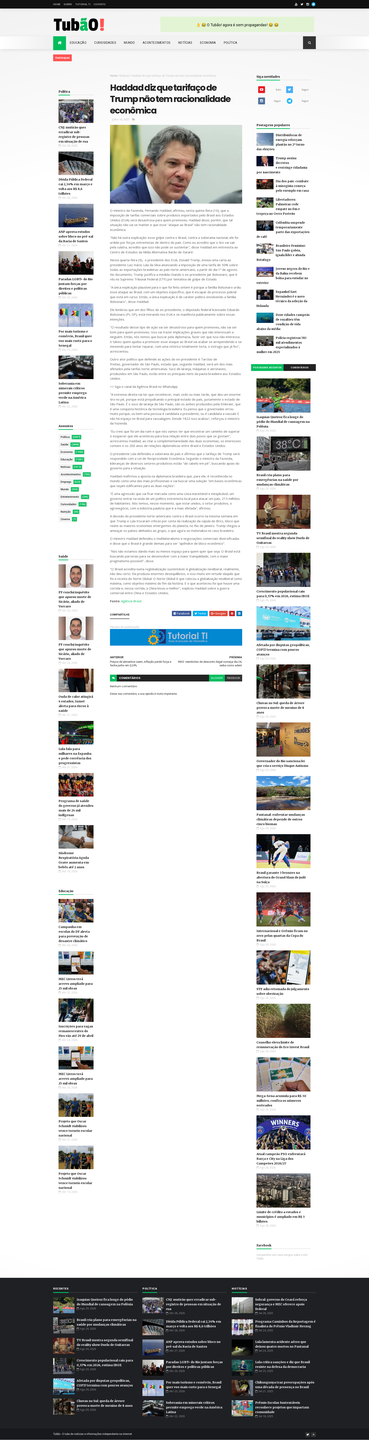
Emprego (66, 481)
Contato (99, 4)
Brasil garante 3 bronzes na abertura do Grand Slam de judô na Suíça (281, 877)
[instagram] (307, 4)
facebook (233, 678)
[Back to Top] (313, 1434)
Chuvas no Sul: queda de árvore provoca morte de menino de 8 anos (280, 707)
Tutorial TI (83, 4)
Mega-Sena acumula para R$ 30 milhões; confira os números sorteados (281, 1100)
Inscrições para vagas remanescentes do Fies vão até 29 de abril (76, 1031)
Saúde (64, 444)
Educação (78, 42)
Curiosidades (105, 42)
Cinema (65, 519)
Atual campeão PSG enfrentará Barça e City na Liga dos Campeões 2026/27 (280, 1158)
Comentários (300, 367)
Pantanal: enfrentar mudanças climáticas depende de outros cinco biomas (280, 819)
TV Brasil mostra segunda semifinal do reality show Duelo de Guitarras (282, 538)
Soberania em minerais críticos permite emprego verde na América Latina (73, 393)
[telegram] (313, 4)
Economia (208, 42)
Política (230, 42)
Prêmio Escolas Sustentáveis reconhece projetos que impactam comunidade (282, 1407)
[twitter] (302, 4)
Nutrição (66, 511)
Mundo (129, 42)
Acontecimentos (157, 42)
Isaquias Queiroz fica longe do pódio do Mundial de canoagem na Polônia (283, 421)
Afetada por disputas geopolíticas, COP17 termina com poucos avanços (283, 649)
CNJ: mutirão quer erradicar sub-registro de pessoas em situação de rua (193, 1304)
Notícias (185, 42)
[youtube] (296, 4)
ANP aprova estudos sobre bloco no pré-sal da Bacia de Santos (76, 236)
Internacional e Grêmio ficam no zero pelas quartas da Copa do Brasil (282, 935)
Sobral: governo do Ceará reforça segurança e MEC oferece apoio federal (281, 1304)
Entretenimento (70, 496)
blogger (217, 678)
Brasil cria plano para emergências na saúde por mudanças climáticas (277, 479)
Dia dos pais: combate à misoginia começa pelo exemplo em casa (292, 186)
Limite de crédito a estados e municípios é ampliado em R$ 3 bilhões (280, 1216)
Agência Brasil (131, 601)
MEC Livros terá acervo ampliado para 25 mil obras (76, 983)
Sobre (68, 4)
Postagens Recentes (267, 367)
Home (56, 4)
